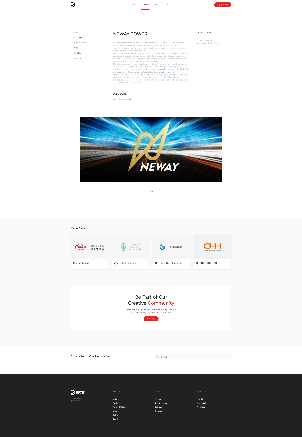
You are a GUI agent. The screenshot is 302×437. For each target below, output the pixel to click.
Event (115, 419)
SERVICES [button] (145, 5)
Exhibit (116, 415)
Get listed (151, 319)
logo (115, 399)
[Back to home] (73, 4)
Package (117, 403)
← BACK (151, 192)
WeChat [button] (224, 5)
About (168, 5)
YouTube (201, 407)
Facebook (201, 403)
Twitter (200, 399)
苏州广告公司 (76, 401)
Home (133, 5)
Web (115, 411)
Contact (159, 411)
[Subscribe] (228, 356)
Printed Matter (119, 407)
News (157, 5)
